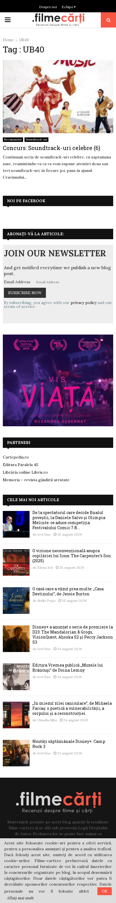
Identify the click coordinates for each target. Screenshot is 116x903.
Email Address (17, 281)
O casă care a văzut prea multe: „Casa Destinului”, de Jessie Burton (68, 591)
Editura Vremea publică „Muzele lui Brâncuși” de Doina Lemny (67, 667)
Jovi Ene (44, 534)
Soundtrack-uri (36, 139)
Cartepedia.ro (16, 457)
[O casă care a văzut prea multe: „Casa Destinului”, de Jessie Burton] (16, 600)
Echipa (68, 7)
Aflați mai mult (20, 898)
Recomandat (13, 139)
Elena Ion (45, 567)
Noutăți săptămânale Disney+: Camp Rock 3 (68, 744)
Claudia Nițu (47, 720)
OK (105, 891)
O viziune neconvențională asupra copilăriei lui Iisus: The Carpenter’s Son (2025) (71, 555)
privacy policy (84, 302)
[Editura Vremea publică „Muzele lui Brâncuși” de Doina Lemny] (16, 677)
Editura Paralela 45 (20, 464)
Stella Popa (46, 600)
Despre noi (48, 7)
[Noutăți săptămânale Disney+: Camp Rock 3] (16, 753)
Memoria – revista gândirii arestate (36, 479)
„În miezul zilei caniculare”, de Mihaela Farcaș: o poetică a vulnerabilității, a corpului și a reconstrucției (72, 708)
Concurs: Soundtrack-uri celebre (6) (51, 147)
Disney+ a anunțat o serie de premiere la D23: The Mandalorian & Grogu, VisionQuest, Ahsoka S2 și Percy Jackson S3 (72, 634)
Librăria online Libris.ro (25, 472)
